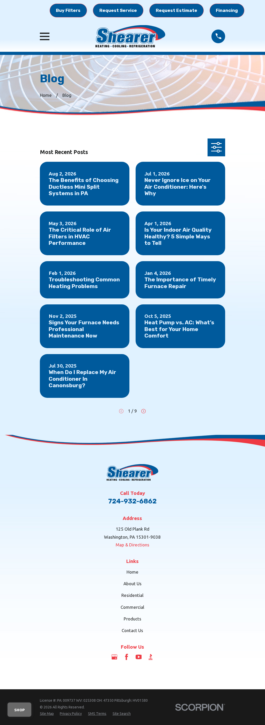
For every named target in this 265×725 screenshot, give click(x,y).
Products (132, 618)
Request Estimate (176, 10)
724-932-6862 (132, 501)
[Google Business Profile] (114, 657)
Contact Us (132, 630)
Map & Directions (132, 544)
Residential (132, 595)
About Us (132, 583)
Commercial (132, 607)
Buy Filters (68, 10)
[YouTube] (139, 657)
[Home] (130, 36)
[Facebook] (126, 657)
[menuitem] (47, 714)
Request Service (118, 10)
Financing (227, 10)
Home (132, 571)
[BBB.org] (151, 657)
